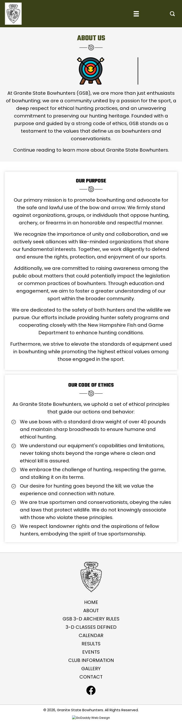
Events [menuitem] (91, 652)
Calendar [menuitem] (91, 635)
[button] (172, 13)
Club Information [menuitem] (91, 660)
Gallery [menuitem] (91, 668)
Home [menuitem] (91, 602)
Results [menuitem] (91, 643)
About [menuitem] (91, 610)
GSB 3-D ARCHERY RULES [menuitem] (91, 618)
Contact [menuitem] (91, 677)
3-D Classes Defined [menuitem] (91, 627)
